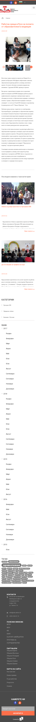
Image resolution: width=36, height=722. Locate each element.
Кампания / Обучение (9, 317)
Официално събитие (9, 311)
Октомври (10, 379)
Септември (10, 374)
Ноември (9, 384)
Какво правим (11, 675)
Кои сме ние (11, 671)
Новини (8, 18)
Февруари (10, 338)
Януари (8, 333)
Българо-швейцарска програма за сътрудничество (15, 640)
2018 (5, 394)
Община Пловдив (13, 656)
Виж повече (28, 231)
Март (8, 344)
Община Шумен (12, 663)
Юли (7, 364)
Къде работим (12, 679)
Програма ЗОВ (7, 305)
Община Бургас (12, 650)
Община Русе (11, 658)
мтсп (9, 624)
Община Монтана (13, 653)
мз (8, 630)
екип (8, 634)
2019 (5, 459)
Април (8, 349)
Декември (10, 389)
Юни (7, 359)
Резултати (10, 682)
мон (8, 627)
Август (8, 369)
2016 (5, 499)
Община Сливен (12, 661)
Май (7, 354)
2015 (5, 545)
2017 (5, 328)
